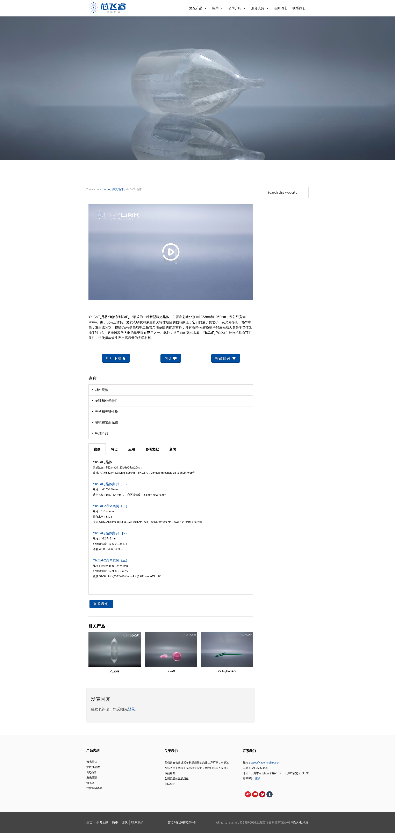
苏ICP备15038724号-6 (181, 822)
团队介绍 (170, 783)
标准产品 (101, 433)
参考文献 (102, 822)
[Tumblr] (269, 794)
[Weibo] (248, 794)
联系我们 (299, 8)
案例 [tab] (97, 449)
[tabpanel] (170, 525)
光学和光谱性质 (106, 412)
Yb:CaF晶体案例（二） (111, 484)
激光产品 (195, 8)
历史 (115, 822)
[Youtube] (255, 794)
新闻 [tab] (173, 449)
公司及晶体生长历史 (177, 778)
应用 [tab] (131, 449)
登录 (131, 709)
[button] (171, 390)
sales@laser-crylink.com (265, 762)
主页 (89, 822)
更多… (259, 778)
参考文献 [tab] (152, 449)
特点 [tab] (114, 449)
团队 (125, 822)
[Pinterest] (262, 794)
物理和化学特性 (106, 401)
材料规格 (101, 390)
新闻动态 (280, 8)
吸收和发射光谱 (106, 422)
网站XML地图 (300, 822)
